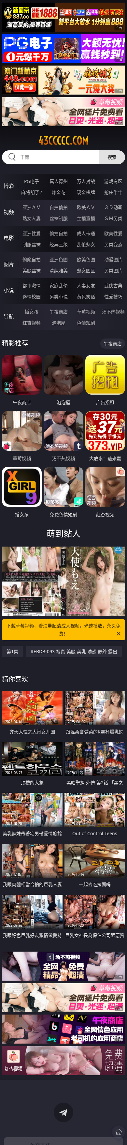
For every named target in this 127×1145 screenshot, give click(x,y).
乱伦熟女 (86, 244)
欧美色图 (86, 259)
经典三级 (58, 244)
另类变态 (113, 244)
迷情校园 (31, 297)
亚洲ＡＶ (31, 207)
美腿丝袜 (31, 270)
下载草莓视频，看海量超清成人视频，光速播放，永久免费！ (63, 630)
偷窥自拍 (31, 259)
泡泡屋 (58, 323)
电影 (9, 238)
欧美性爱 (113, 233)
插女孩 (31, 312)
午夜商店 (58, 312)
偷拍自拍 (58, 233)
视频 (9, 212)
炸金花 (58, 192)
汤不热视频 (113, 312)
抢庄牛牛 (113, 192)
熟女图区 (86, 270)
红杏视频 (31, 323)
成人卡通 (86, 233)
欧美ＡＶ (86, 207)
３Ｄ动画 (113, 207)
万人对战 (86, 181)
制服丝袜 (31, 244)
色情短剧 (86, 323)
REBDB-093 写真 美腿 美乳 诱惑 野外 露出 (74, 651)
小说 (9, 290)
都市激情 (31, 285)
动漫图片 (113, 259)
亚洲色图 (58, 259)
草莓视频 (86, 312)
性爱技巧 (113, 297)
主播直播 (86, 218)
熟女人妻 (31, 218)
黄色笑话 (86, 297)
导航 (9, 316)
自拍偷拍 (58, 207)
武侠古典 (113, 285)
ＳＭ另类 (113, 218)
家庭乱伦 (58, 285)
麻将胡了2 (31, 192)
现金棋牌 (86, 192)
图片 (9, 264)
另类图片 (113, 270)
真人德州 (58, 181)
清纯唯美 (58, 270)
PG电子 (31, 181)
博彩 (9, 185)
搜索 (112, 157)
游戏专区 (113, 181)
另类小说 (58, 297)
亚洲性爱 (31, 233)
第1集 (12, 651)
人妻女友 (86, 285)
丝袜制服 (58, 218)
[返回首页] (118, 1131)
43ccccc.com (63, 140)
